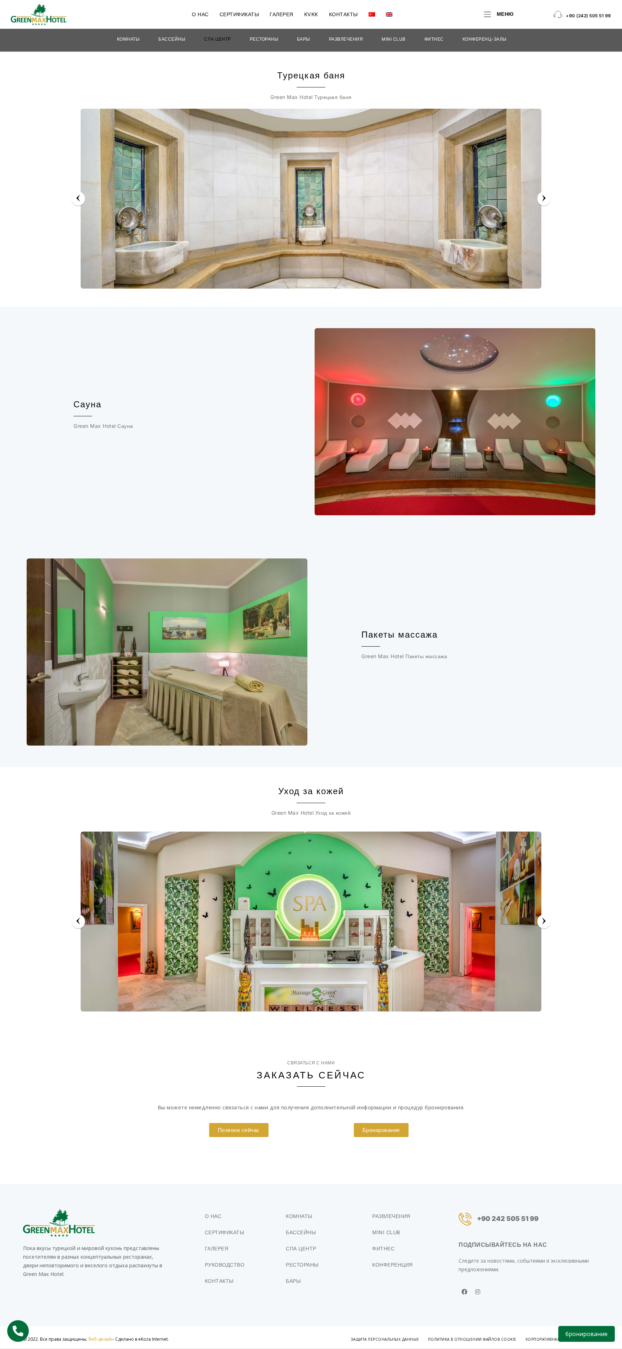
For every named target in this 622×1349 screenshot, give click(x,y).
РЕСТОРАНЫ (264, 39)
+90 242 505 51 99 (507, 1218)
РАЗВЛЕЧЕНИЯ (346, 39)
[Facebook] (464, 1292)
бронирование (586, 1334)
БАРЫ (303, 39)
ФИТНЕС (434, 39)
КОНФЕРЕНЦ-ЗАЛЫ (485, 39)
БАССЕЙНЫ (171, 39)
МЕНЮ (505, 14)
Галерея (281, 14)
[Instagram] (478, 1292)
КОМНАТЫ (128, 39)
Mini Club (394, 39)
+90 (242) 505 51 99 (588, 15)
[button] (239, 1130)
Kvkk (311, 14)
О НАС (200, 14)
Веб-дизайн (101, 1339)
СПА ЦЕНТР (217, 39)
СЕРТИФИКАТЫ (239, 14)
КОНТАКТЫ (343, 14)
